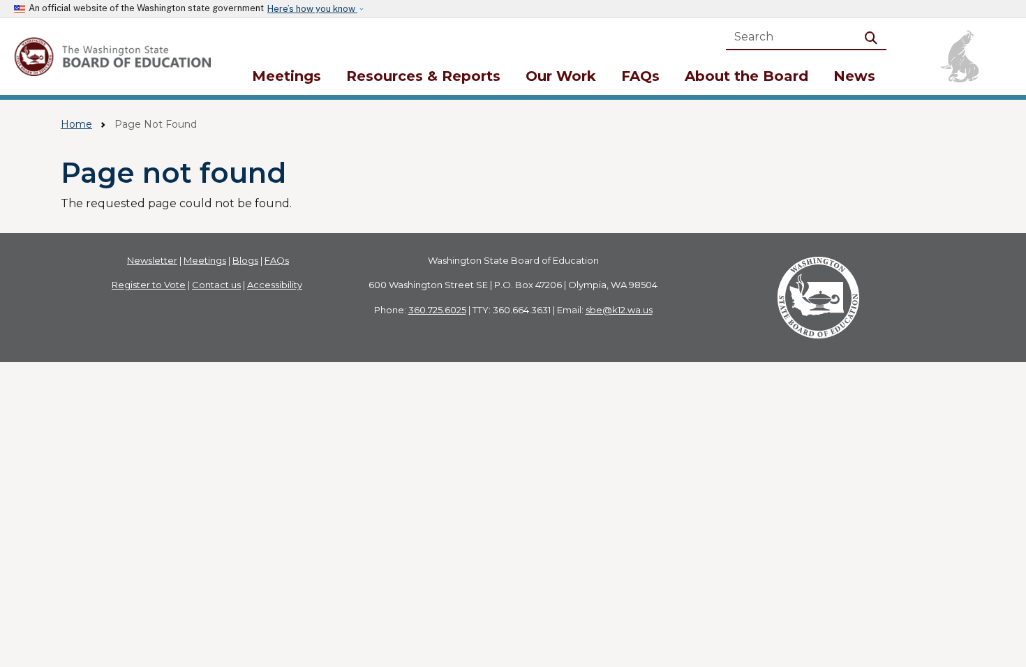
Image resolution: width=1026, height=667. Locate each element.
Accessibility (274, 284)
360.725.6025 (437, 309)
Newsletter (152, 260)
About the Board (746, 76)
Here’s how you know (312, 8)
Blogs (245, 260)
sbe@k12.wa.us (619, 309)
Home (76, 124)
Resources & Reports (423, 76)
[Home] (114, 56)
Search (873, 36)
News (854, 76)
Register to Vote (149, 284)
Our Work (561, 76)
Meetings (286, 76)
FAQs (640, 76)
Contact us (216, 284)
